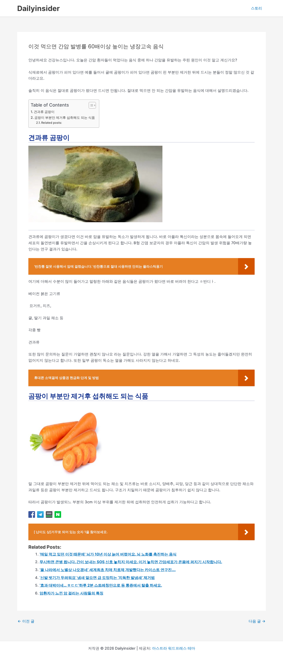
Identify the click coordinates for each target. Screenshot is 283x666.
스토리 (256, 8)
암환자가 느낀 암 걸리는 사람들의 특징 (71, 593)
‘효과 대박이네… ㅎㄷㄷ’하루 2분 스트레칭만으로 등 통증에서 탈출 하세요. (101, 585)
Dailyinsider (38, 8)
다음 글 (257, 621)
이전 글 (26, 621)
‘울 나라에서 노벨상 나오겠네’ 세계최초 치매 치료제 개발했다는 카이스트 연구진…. (108, 570)
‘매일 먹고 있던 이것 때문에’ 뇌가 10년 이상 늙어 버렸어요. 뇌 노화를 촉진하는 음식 (108, 554)
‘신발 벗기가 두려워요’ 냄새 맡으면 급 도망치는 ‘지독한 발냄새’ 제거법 (97, 577)
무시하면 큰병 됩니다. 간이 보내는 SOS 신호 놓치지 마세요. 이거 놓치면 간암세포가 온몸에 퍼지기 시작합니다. (131, 562)
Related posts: (51, 123)
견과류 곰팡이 (44, 112)
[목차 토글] (90, 105)
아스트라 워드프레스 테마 (173, 648)
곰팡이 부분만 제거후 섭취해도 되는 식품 (64, 117)
